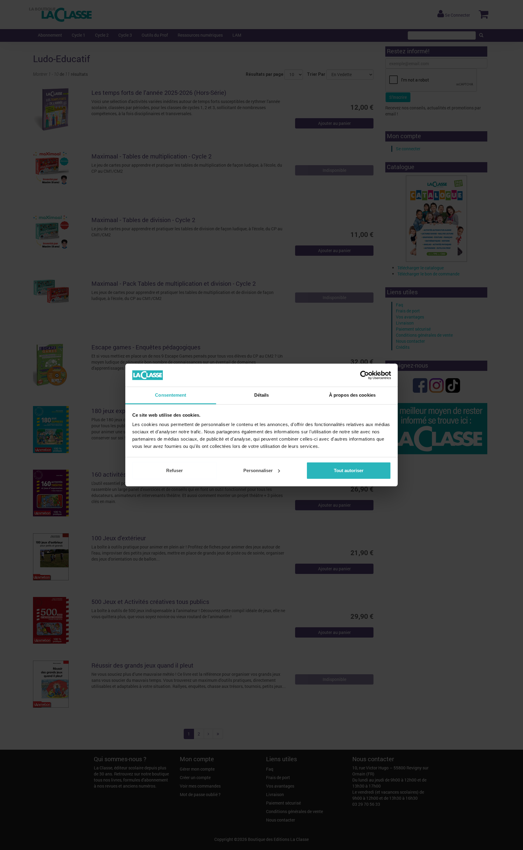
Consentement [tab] (170, 395)
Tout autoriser (348, 470)
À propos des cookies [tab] (352, 395)
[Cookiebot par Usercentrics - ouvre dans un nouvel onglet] (364, 375)
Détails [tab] (261, 395)
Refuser (174, 470)
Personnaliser (258, 470)
